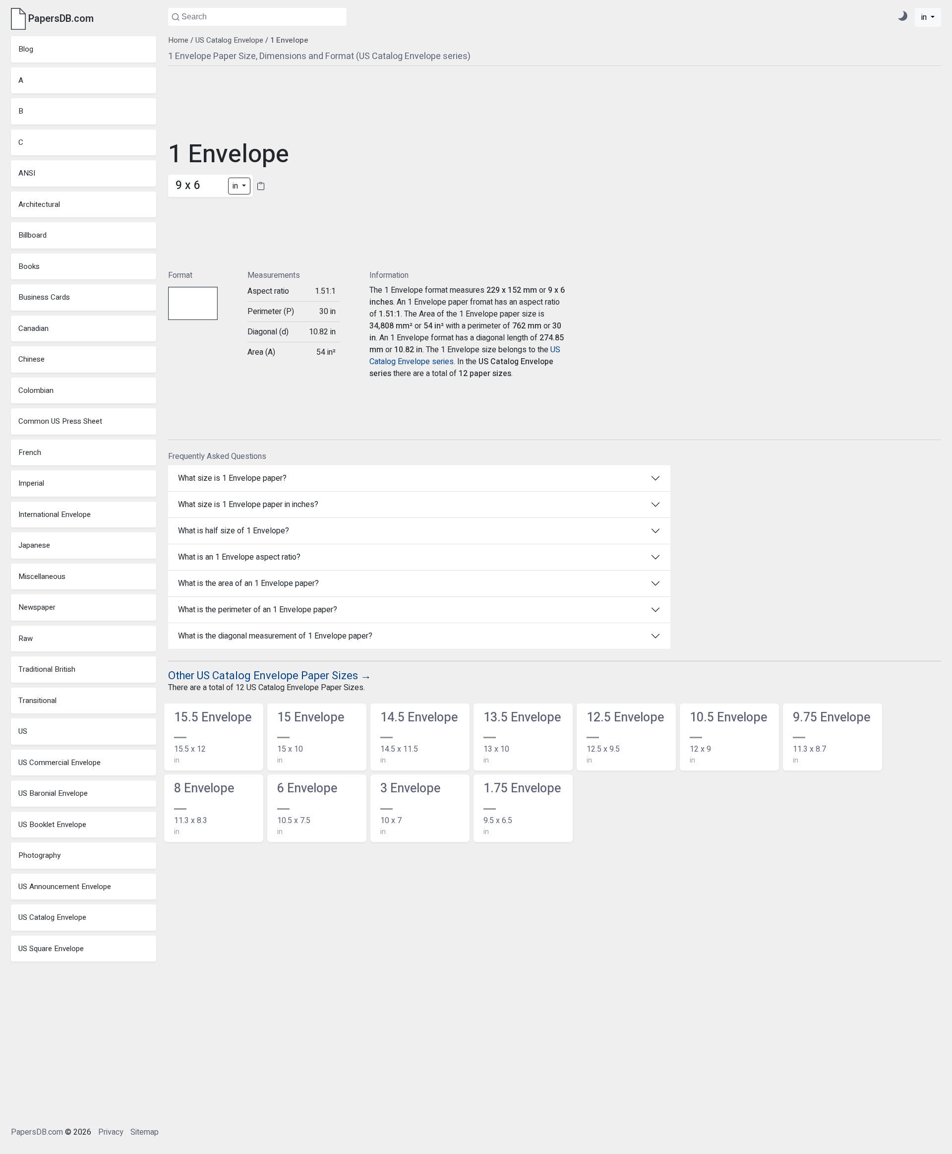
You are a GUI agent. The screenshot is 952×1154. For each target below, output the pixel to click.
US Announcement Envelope (64, 886)
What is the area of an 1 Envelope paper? (248, 583)
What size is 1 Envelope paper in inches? (248, 505)
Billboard (32, 235)
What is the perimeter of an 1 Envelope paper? (257, 610)
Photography (39, 855)
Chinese (31, 359)
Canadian (33, 328)
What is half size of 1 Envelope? (233, 531)
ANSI (26, 173)
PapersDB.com (37, 1132)
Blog (25, 49)
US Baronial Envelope (53, 793)
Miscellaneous (41, 576)
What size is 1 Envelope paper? (232, 478)
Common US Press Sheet (60, 421)
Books (29, 266)
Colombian (36, 390)
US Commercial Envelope (59, 762)
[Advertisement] (375, 166)
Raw (25, 638)
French (29, 452)
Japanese (34, 545)
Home (178, 40)
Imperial (31, 483)
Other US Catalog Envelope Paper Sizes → (269, 676)
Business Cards (44, 297)
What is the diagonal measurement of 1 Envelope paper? (275, 636)
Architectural (39, 204)
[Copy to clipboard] (261, 186)
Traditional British (46, 669)
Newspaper (37, 607)
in (925, 17)
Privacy (110, 1132)
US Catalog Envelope (52, 917)
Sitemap (144, 1132)
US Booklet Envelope (52, 824)
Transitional (37, 700)
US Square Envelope (51, 948)
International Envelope (54, 514)
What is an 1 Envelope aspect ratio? (239, 557)
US (22, 731)
